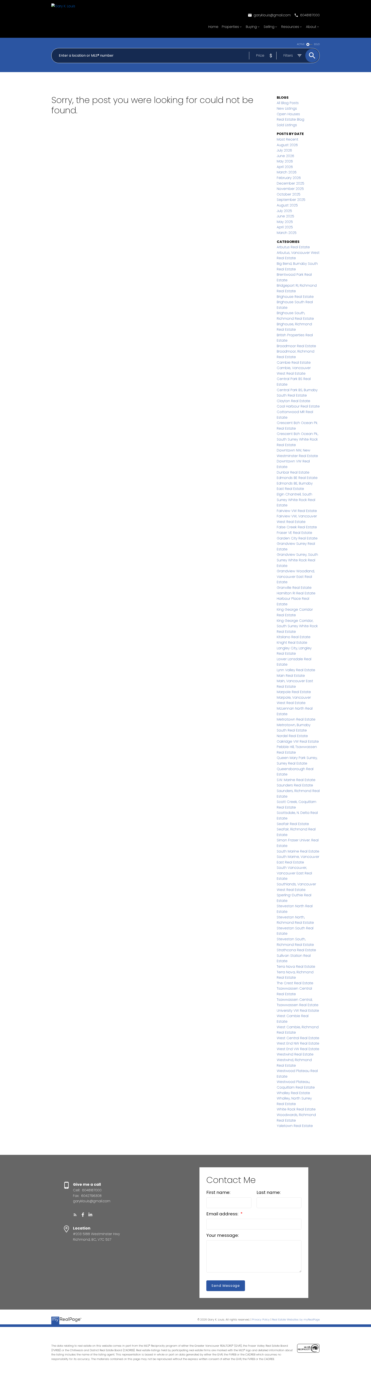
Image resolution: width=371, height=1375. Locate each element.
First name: (218, 1192)
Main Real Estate (291, 675)
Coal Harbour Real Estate (298, 406)
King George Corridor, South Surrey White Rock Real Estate (297, 626)
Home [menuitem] (213, 26)
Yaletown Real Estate (295, 1125)
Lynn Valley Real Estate (296, 670)
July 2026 (284, 150)
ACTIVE (301, 44)
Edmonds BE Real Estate (297, 477)
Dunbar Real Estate (293, 472)
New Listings (287, 108)
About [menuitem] (311, 26)
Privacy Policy (261, 1319)
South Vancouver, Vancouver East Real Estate (294, 873)
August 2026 (287, 144)
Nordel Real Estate (292, 735)
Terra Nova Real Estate (296, 966)
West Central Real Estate (298, 1038)
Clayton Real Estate (293, 400)
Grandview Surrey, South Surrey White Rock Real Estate (297, 560)
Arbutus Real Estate (293, 247)
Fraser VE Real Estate (294, 532)
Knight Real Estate (292, 642)
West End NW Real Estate (298, 1043)
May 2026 (285, 161)
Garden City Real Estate (297, 538)
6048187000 (310, 15)
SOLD (317, 44)
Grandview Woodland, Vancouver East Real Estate (296, 577)
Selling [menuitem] (269, 26)
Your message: (222, 1235)
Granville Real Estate (294, 587)
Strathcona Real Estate (296, 950)
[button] (269, 15)
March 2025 (286, 232)
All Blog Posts (288, 102)
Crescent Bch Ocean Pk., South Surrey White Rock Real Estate (297, 439)
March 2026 (286, 172)
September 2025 (291, 199)
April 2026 (285, 166)
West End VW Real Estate (298, 1048)
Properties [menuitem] (230, 26)
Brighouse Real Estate (295, 296)
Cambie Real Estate (294, 362)
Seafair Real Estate (293, 823)
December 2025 (290, 183)
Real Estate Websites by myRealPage (296, 1319)
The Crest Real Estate (295, 983)
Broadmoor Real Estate (296, 346)
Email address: (222, 1214)
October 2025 (288, 194)
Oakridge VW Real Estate (298, 741)
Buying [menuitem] (251, 26)
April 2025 (285, 227)
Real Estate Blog (290, 119)
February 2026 (289, 177)
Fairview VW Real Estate (297, 510)
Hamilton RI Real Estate (296, 593)
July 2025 (284, 210)
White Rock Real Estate (296, 1109)
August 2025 (287, 205)
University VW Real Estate (298, 1010)
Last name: (269, 1192)
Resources (290, 26)
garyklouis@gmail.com (272, 15)
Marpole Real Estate (294, 691)
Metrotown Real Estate (296, 719)
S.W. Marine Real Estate (296, 779)
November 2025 (290, 188)
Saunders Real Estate (295, 785)
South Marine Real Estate (298, 851)
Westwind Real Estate (295, 1054)
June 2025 (285, 216)
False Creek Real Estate (297, 527)
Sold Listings (287, 125)
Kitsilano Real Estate (293, 636)
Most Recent (287, 139)
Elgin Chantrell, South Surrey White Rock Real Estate (296, 500)
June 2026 (285, 155)
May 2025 (285, 221)
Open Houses (288, 114)
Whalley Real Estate (293, 1092)
